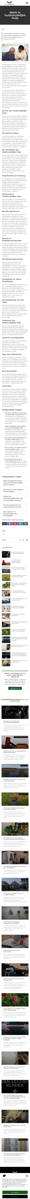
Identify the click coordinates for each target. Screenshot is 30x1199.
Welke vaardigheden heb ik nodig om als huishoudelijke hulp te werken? (15, 482)
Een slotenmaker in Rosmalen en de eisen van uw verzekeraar (14, 1067)
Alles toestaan (15, 1192)
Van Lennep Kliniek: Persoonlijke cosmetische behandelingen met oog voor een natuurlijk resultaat (19, 654)
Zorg (3, 29)
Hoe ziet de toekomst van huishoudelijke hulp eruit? (15, 506)
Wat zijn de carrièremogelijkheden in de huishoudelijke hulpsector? (15, 498)
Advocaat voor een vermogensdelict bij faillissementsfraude (16, 561)
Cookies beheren (15, 1196)
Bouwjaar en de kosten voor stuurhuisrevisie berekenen (11, 721)
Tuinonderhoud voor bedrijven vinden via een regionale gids (14, 1009)
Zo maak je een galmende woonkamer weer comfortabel (14, 867)
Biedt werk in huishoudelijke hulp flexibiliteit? (15, 490)
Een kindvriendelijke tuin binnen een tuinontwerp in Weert (14, 808)
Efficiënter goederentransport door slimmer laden (13, 979)
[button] (27, 1176)
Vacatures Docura (17, 99)
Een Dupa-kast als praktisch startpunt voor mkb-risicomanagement (14, 1154)
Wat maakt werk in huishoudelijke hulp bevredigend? (15, 513)
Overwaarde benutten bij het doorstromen (11, 951)
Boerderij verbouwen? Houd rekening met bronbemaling (14, 780)
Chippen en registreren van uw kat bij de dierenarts (14, 1126)
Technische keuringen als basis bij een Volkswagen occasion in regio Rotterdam (19, 639)
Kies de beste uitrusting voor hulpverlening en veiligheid (11, 922)
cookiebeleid (17, 1186)
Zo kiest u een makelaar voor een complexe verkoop (13, 894)
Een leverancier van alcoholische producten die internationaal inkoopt (18, 584)
